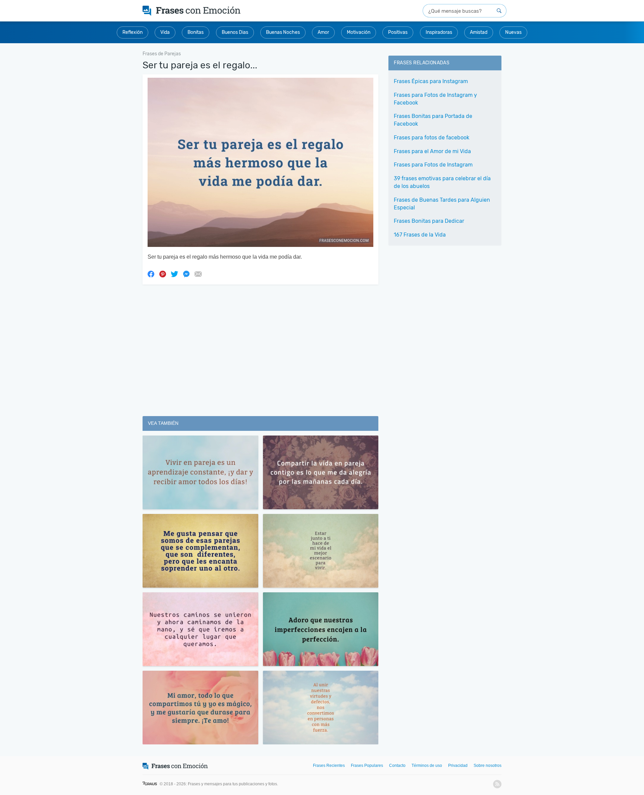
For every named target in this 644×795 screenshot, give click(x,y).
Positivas (398, 32)
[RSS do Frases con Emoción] (497, 784)
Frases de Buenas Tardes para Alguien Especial (442, 204)
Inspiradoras (439, 32)
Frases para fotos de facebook (431, 137)
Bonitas (195, 32)
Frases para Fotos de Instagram (433, 164)
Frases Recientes (329, 765)
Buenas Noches (283, 32)
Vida (165, 32)
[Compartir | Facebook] (151, 274)
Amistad (478, 32)
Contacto (397, 765)
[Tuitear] (174, 274)
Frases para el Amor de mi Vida (432, 151)
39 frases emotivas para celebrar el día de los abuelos (442, 182)
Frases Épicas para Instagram (431, 81)
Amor (323, 32)
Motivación (358, 32)
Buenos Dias (235, 32)
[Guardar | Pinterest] (163, 274)
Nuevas (513, 32)
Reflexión (132, 32)
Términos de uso (427, 765)
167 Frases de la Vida (420, 234)
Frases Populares (367, 765)
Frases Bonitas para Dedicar (429, 221)
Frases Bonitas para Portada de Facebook (433, 120)
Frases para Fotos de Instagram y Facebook (435, 99)
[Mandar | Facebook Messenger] (186, 274)
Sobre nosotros (487, 765)
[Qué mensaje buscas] (499, 10)
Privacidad (458, 765)
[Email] (198, 274)
